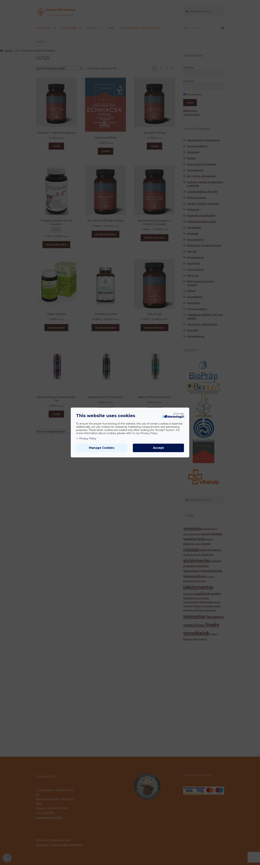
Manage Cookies (101, 447)
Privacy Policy (87, 438)
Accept (158, 447)
